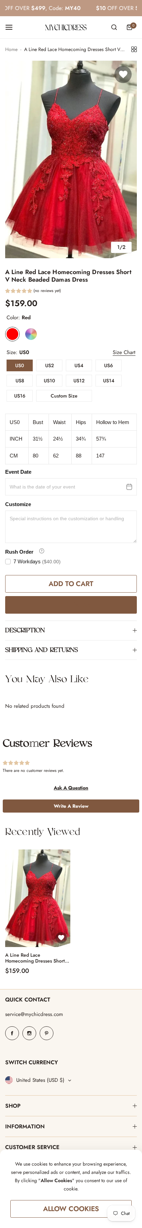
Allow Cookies (71, 1209)
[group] (71, 159)
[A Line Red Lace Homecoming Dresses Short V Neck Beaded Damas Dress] (37, 898)
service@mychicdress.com (34, 1014)
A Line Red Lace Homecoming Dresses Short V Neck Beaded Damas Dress (37, 958)
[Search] (114, 27)
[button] (33, 291)
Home (11, 49)
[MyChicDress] (66, 27)
